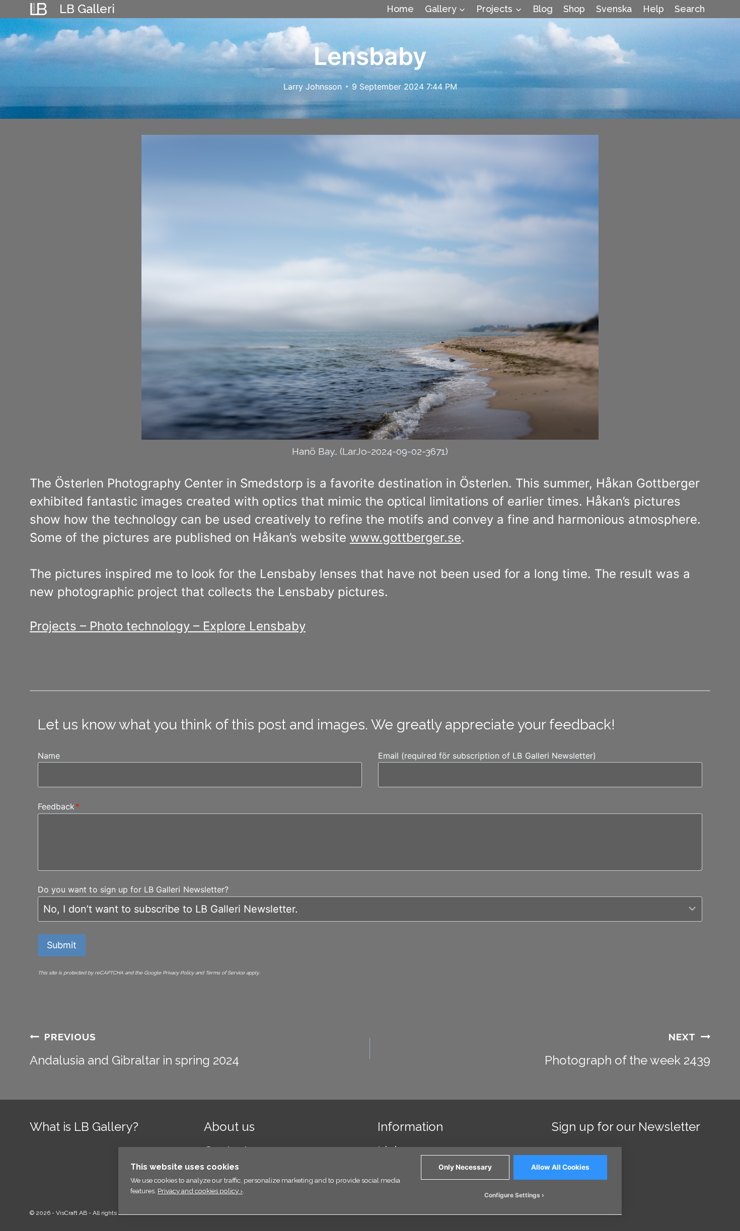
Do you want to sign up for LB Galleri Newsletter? (133, 889)
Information (410, 1126)
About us (229, 1126)
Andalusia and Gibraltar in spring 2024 (134, 1049)
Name (49, 756)
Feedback (59, 806)
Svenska (614, 9)
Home (400, 9)
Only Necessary (465, 1167)
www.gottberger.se (405, 537)
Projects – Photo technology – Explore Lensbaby (168, 626)
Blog (543, 9)
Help (653, 9)
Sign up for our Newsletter (626, 1126)
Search (690, 9)
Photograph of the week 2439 (627, 1049)
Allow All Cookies (560, 1167)
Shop (574, 9)
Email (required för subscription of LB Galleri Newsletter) (487, 756)
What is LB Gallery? (84, 1126)
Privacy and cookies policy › (200, 1191)
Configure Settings (512, 1195)
